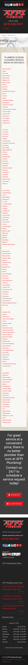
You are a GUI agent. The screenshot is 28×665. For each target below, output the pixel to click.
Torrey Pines (6, 406)
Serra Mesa (5, 373)
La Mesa (4, 206)
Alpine (4, 71)
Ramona (4, 325)
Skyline (4, 384)
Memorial (5, 233)
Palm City (5, 305)
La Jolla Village (6, 204)
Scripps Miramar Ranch (9, 364)
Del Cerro (5, 136)
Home (4, 35)
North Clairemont (7, 280)
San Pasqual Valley (7, 350)
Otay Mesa (5, 296)
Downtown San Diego (8, 143)
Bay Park (4, 87)
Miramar (4, 242)
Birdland (4, 89)
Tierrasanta (5, 404)
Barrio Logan (6, 82)
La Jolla (4, 201)
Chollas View (6, 114)
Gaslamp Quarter (7, 168)
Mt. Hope (5, 265)
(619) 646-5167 (13, 24)
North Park (5, 278)
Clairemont (5, 120)
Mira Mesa (5, 240)
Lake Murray (5, 211)
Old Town (5, 294)
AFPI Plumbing (14, 14)
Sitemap (8, 661)
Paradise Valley (6, 323)
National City (6, 267)
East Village (5, 147)
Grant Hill (5, 174)
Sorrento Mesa (6, 388)
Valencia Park (6, 411)
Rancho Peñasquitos (8, 332)
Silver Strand (6, 382)
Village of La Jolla (7, 415)
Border (4, 98)
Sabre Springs (6, 346)
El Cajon (4, 152)
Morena (4, 260)
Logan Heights (6, 226)
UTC (3, 409)
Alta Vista (5, 73)
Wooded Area (6, 422)
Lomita (4, 224)
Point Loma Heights (8, 319)
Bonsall (4, 96)
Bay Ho (4, 84)
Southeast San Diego (8, 397)
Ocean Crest (6, 287)
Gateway (5, 170)
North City (5, 276)
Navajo (4, 269)
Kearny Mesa (6, 197)
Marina (4, 228)
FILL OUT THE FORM (15, 504)
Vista (3, 418)
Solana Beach (6, 386)
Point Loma (5, 316)
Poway (4, 321)
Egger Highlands (7, 150)
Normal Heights (7, 274)
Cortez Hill (5, 134)
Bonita (4, 93)
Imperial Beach (6, 193)
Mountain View (6, 262)
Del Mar (4, 138)
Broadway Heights (7, 100)
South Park (5, 395)
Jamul (4, 195)
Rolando (4, 339)
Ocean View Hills (7, 289)
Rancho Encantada (7, 330)
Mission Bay (5, 251)
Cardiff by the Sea (7, 105)
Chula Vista (5, 116)
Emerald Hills (6, 156)
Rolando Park (6, 341)
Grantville (5, 177)
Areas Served (6, 659)
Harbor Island (6, 179)
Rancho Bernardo (7, 328)
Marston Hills (6, 231)
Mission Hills (6, 256)
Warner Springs (6, 420)
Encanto (4, 159)
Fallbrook (5, 165)
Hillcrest (4, 183)
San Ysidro (5, 352)
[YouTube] (17, 5)
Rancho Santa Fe (7, 334)
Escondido (5, 163)
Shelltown (5, 375)
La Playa (4, 208)
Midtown (5, 235)
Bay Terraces (6, 75)
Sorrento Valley (6, 391)
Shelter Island (6, 377)
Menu (7, 28)
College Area (6, 123)
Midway (4, 237)
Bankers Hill (5, 80)
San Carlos (5, 348)
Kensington (5, 199)
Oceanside (5, 292)
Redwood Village (7, 337)
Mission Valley (6, 258)
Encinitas (5, 161)
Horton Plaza (6, 190)
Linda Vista (5, 217)
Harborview (5, 181)
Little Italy (5, 219)
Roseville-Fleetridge (8, 343)
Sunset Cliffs (6, 402)
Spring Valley (6, 400)
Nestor (4, 271)
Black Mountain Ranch (8, 91)
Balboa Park (5, 78)
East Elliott (5, 145)
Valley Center (6, 413)
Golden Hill (5, 172)
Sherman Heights (7, 379)
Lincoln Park (5, 215)
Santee (4, 361)
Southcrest (5, 393)
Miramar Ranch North (8, 244)
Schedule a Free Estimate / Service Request (14, 1)
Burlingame (5, 102)
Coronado (5, 132)
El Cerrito (5, 154)
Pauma (4, 314)
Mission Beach (6, 253)
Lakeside (5, 213)
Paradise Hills (6, 312)
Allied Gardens (6, 69)
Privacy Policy (15, 659)
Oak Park (5, 282)
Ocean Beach (6, 285)
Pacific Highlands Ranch (9, 303)
